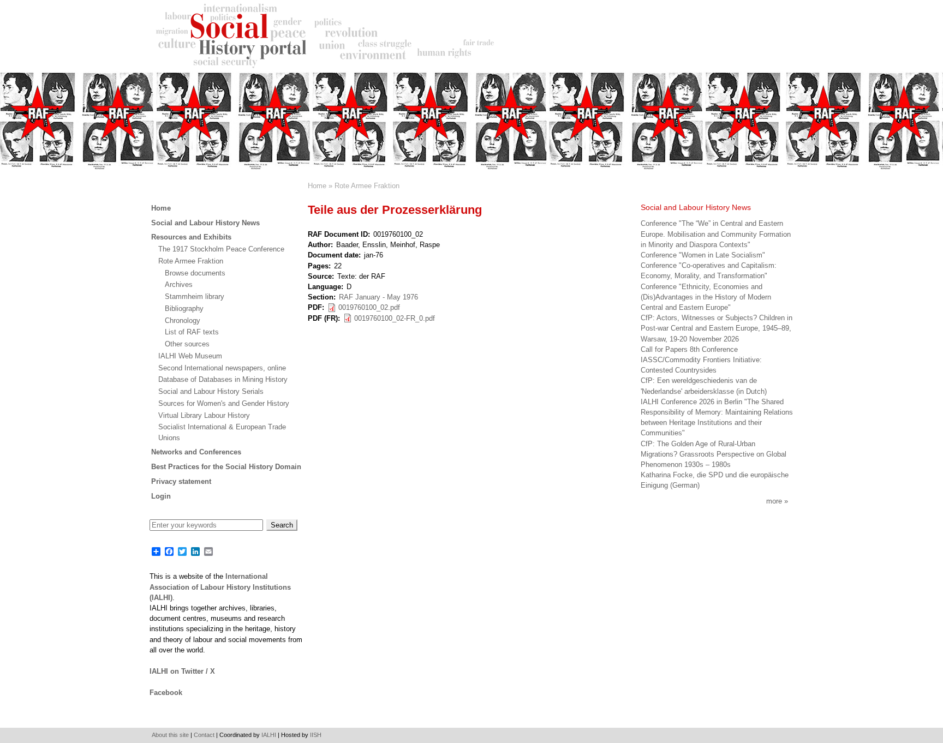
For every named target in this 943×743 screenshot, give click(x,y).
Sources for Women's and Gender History (223, 403)
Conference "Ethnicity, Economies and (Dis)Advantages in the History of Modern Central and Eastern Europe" (706, 297)
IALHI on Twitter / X (182, 671)
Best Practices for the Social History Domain (226, 467)
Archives (179, 284)
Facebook (166, 692)
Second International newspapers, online (222, 368)
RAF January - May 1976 (378, 297)
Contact (204, 735)
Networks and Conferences (196, 452)
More (774, 501)
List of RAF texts (192, 332)
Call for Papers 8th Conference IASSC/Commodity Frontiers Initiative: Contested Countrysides (701, 359)
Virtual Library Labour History (204, 415)
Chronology (182, 320)
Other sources (187, 344)
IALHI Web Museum (190, 356)
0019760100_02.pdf (369, 307)
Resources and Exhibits (191, 237)
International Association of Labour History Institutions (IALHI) (220, 586)
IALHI (268, 735)
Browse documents (195, 273)
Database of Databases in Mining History (223, 379)
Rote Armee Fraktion (367, 186)
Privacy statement (181, 481)
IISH (315, 735)
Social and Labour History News (205, 223)
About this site (170, 735)
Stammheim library (194, 296)
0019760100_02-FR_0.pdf (394, 318)
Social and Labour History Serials (211, 391)
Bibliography (184, 308)
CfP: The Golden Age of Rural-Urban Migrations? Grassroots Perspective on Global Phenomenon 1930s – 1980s (713, 454)
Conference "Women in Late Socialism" (703, 255)
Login (161, 496)
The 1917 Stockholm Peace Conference (221, 249)
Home (317, 186)
